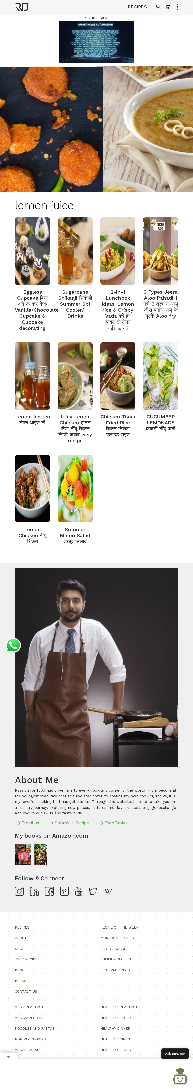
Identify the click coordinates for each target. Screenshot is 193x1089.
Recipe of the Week (119, 927)
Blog (20, 970)
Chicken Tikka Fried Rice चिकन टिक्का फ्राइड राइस (118, 426)
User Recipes (27, 959)
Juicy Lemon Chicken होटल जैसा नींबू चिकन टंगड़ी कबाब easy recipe (75, 429)
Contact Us (26, 991)
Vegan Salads (28, 1050)
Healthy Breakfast (119, 1007)
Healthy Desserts (118, 1018)
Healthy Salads (115, 1050)
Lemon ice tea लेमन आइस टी (32, 420)
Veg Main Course (31, 1018)
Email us (30, 822)
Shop (19, 949)
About (21, 938)
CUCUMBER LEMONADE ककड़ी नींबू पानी (160, 423)
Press (20, 981)
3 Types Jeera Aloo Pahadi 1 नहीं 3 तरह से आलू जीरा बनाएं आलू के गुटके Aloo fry (160, 304)
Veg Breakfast (29, 1007)
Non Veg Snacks (30, 1039)
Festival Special (116, 970)
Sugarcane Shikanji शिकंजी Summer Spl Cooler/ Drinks (75, 304)
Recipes (22, 927)
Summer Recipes (115, 959)
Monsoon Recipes (117, 938)
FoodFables (115, 822)
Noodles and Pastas (35, 1028)
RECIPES (137, 6)
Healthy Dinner (115, 1028)
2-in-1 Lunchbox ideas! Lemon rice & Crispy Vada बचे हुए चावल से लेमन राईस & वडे (118, 310)
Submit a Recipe (72, 822)
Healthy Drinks (115, 1039)
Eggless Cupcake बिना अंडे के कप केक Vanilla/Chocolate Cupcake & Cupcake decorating (37, 310)
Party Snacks (113, 949)
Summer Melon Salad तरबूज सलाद (75, 535)
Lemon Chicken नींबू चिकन (32, 535)
